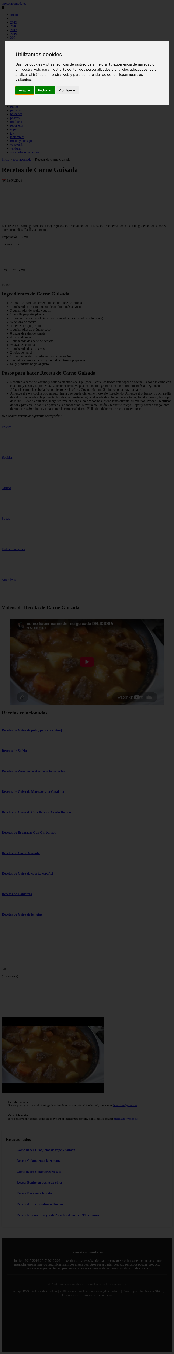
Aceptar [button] (24, 90)
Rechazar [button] (45, 90)
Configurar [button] (67, 90)
